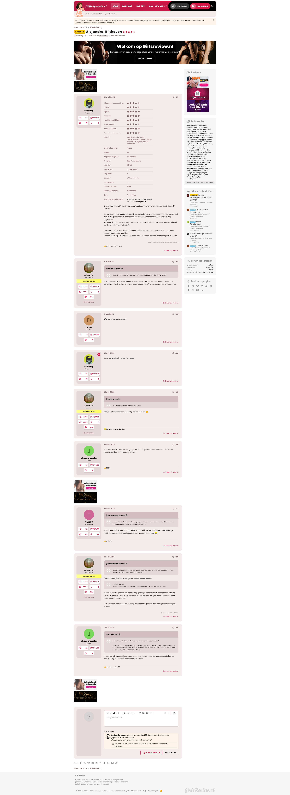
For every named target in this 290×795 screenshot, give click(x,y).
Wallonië (193, 218)
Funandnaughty (207, 138)
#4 (176, 353)
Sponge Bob (205, 150)
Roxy (200, 154)
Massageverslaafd (194, 127)
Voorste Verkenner (200, 146)
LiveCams (127, 6)
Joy (188, 142)
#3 (176, 314)
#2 (176, 261)
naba (189, 154)
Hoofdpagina (153, 790)
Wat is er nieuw (157, 6)
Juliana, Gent (199, 245)
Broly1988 (203, 144)
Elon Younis (191, 125)
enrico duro (206, 162)
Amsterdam (89, 302)
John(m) (194, 154)
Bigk (188, 135)
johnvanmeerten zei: (115, 515)
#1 (177, 97)
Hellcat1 (201, 148)
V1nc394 (196, 129)
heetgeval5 (191, 173)
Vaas (207, 169)
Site (91, 297)
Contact (106, 790)
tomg (189, 152)
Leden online (198, 121)
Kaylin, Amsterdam (196, 222)
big (205, 158)
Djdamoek (203, 164)
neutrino (190, 162)
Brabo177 (190, 166)
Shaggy (189, 129)
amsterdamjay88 (206, 272)
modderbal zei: (113, 268)
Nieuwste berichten (202, 191)
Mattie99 (194, 152)
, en (114, 246)
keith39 (196, 164)
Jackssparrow (199, 160)
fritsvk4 (189, 138)
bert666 (189, 148)
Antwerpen (194, 206)
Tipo (199, 177)
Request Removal (117, 36)
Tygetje (203, 166)
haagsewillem (192, 140)
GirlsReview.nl (82, 790)
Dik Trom (198, 125)
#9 (176, 627)
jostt (198, 138)
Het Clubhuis (194, 242)
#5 (176, 392)
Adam (210, 144)
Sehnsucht (197, 162)
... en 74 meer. (192, 179)
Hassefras (203, 129)
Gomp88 (201, 169)
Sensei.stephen (192, 133)
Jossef (205, 171)
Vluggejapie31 (195, 131)
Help (144, 790)
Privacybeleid (136, 790)
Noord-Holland (195, 230)
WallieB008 (200, 135)
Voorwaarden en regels (120, 790)
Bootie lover (198, 158)
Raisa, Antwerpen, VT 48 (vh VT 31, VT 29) (201, 197)
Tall (205, 135)
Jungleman (203, 133)
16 (98, 534)
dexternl (190, 164)
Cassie (195, 148)
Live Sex (140, 6)
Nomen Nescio (192, 177)
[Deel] (173, 97)
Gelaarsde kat (194, 144)
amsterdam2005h (193, 150)
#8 (176, 557)
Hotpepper (202, 140)
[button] (129, 31)
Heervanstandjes (204, 152)
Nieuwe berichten (95, 14)
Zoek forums (111, 14)
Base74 (208, 160)
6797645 (103, 36)
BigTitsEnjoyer (192, 175)
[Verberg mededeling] (214, 20)
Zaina (194, 138)
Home (115, 6)
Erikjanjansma (192, 169)
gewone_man (202, 175)
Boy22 (192, 135)
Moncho (197, 166)
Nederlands (96, 790)
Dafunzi (189, 146)
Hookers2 (198, 171)
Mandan (204, 127)
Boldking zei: (112, 399)
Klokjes (210, 133)
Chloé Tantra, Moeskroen (199, 210)
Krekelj (204, 131)
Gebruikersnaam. (196, 142)
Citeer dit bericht (171, 250)
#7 (176, 508)
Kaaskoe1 (190, 158)
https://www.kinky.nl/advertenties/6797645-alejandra (140, 200)
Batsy (204, 125)
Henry (204, 154)
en (113, 667)
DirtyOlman (191, 156)
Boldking (79, 36)
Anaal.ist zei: (112, 634)
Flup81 (210, 135)
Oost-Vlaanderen (196, 252)
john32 (209, 140)
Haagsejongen (201, 173)
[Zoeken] (212, 6)
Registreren (146, 58)
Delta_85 (190, 160)
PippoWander (200, 156)
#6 (176, 444)
